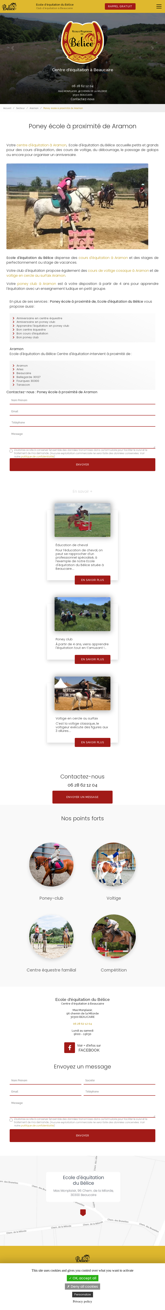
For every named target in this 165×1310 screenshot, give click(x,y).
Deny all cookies (84, 1286)
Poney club (64, 639)
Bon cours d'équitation (32, 333)
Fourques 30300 (28, 381)
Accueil (7, 108)
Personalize (82, 1294)
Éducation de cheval (72, 545)
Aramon (34, 108)
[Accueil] (9, 6)
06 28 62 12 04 (82, 86)
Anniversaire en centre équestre (39, 318)
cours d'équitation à (96, 257)
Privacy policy (82, 1301)
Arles (20, 369)
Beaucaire (24, 373)
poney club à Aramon (36, 283)
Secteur (20, 108)
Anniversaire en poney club (36, 322)
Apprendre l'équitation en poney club (43, 326)
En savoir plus (92, 580)
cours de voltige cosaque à (111, 270)
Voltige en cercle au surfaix (77, 718)
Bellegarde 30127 (29, 377)
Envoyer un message (82, 797)
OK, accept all (84, 1278)
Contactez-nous (83, 99)
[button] (12, 48)
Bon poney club (28, 337)
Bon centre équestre (31, 329)
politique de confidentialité (37, 456)
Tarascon (23, 385)
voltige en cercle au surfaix (29, 275)
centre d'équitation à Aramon (41, 145)
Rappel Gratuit (120, 6)
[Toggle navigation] (159, 6)
